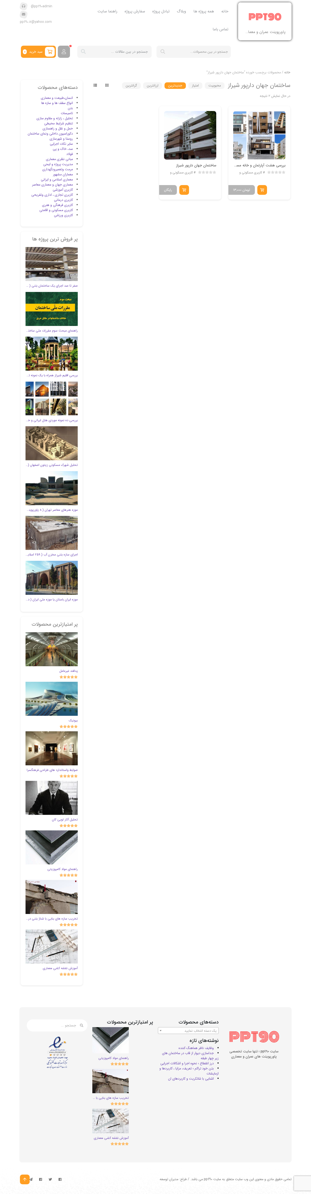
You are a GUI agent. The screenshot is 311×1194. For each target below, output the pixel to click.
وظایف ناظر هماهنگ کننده (196, 1048)
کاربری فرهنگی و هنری (57, 205)
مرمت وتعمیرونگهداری (57, 169)
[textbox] (188, 1030)
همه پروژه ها (203, 11)
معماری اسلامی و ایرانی (57, 179)
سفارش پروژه (135, 11)
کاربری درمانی (63, 200)
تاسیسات (67, 113)
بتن (70, 108)
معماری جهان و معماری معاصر (52, 184)
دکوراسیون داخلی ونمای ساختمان (50, 133)
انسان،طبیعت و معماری (57, 98)
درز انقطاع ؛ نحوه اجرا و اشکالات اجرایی (187, 1063)
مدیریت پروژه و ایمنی (58, 164)
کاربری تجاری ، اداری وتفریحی (52, 194)
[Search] (83, 52)
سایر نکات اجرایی (61, 143)
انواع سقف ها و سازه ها (57, 103)
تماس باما (220, 29)
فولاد (69, 154)
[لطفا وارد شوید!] (64, 52)
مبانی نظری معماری (59, 159)
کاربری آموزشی (63, 189)
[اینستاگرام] (40, 1179)
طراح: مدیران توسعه (173, 1179)
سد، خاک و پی (63, 149)
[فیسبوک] (60, 1179)
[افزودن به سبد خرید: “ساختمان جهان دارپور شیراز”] (184, 190)
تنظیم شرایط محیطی (58, 123)
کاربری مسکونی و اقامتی (246, 172)
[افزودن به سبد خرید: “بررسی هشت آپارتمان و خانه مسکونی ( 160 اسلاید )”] (262, 190)
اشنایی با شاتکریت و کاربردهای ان (191, 1078)
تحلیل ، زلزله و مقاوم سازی (54, 118)
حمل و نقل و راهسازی (58, 128)
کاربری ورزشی (63, 215)
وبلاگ (181, 11)
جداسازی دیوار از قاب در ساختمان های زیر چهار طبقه (190, 1055)
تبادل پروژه (161, 11)
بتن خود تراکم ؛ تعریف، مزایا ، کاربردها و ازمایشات (189, 1071)
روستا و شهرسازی (61, 138)
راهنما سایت (107, 11)
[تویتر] (50, 1179)
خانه (224, 11)
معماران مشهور (63, 174)
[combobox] (188, 1030)
